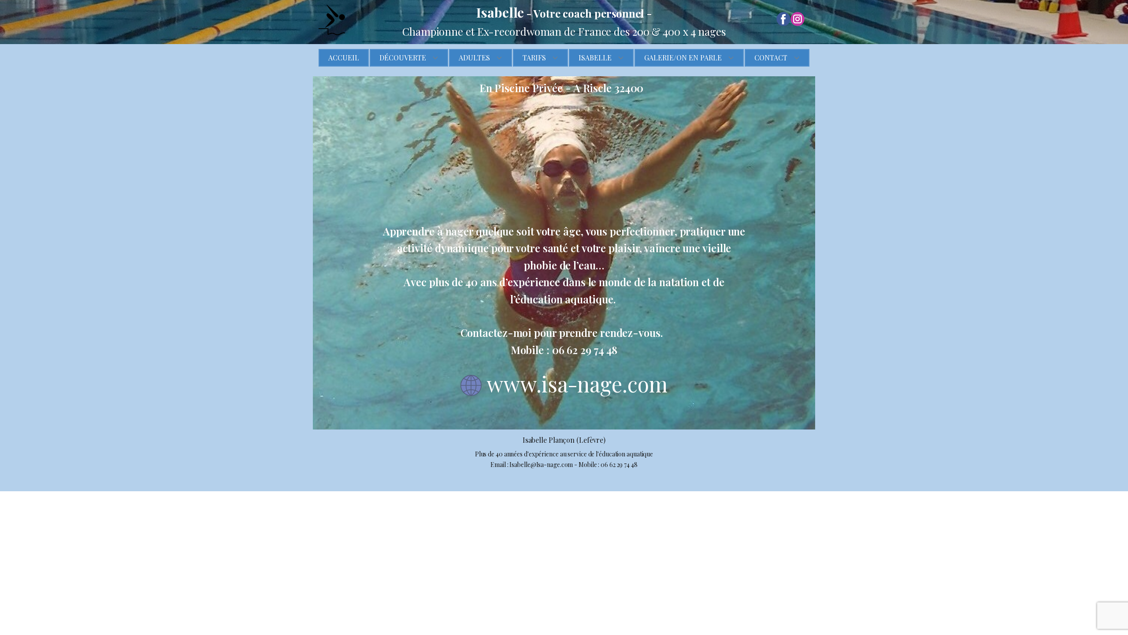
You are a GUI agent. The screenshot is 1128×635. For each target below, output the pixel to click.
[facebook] (783, 19)
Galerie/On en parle (683, 57)
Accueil (343, 57)
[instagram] (797, 19)
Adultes (474, 57)
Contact (770, 57)
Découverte (402, 57)
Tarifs (534, 57)
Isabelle (595, 57)
